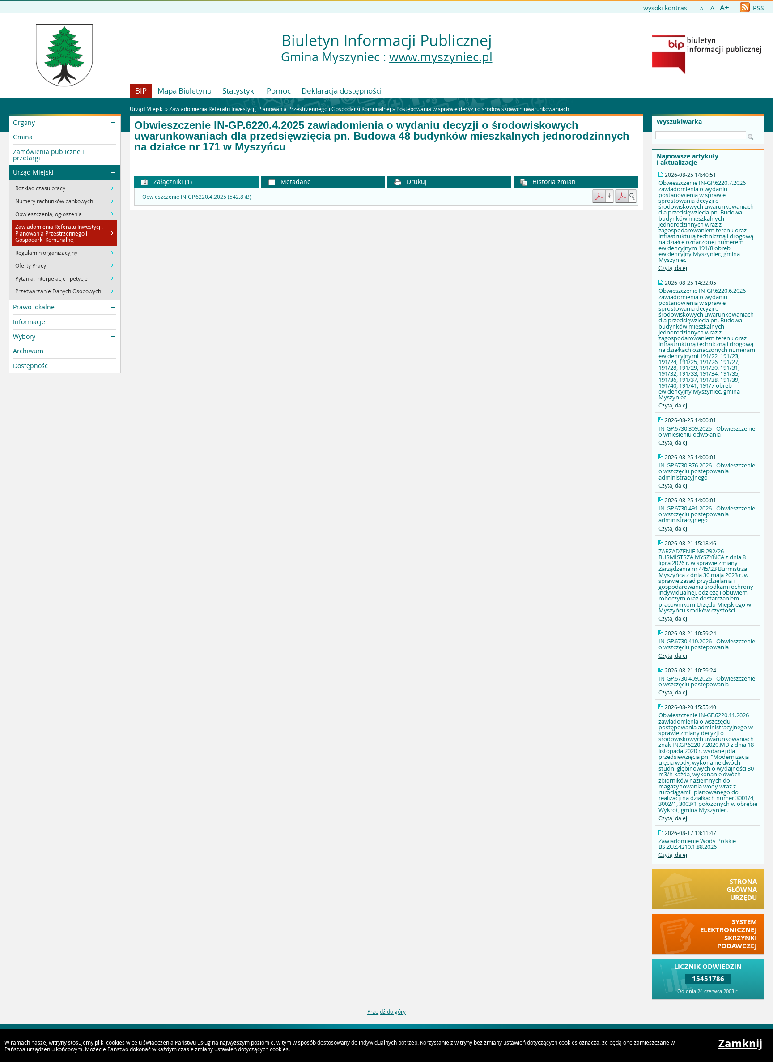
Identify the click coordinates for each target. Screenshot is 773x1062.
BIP (141, 91)
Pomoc (279, 91)
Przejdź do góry (386, 1011)
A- (702, 8)
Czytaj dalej (672, 267)
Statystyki (239, 91)
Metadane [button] (295, 181)
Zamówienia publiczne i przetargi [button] (48, 154)
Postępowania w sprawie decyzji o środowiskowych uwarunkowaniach (482, 108)
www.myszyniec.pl (441, 57)
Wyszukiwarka (679, 122)
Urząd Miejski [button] (33, 172)
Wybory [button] (24, 336)
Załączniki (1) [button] (172, 181)
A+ (724, 7)
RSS (757, 8)
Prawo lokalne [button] (34, 307)
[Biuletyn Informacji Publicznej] (706, 72)
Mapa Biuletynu (184, 91)
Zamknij (740, 1043)
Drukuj (416, 181)
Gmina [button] (23, 137)
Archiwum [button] (28, 351)
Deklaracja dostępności (342, 91)
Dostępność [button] (30, 365)
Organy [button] (24, 122)
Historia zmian (553, 181)
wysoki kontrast (666, 8)
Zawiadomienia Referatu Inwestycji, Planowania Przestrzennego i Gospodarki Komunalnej (280, 108)
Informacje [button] (29, 321)
